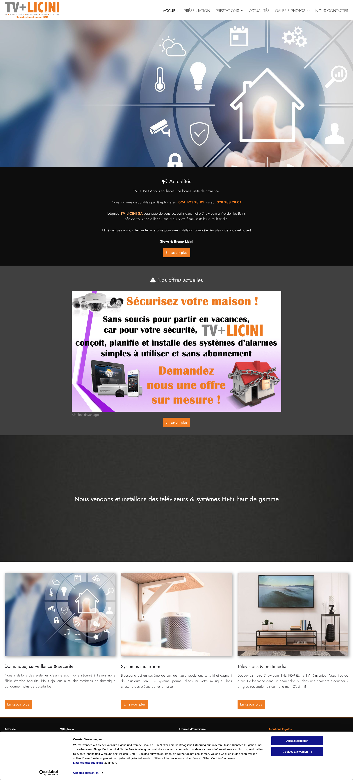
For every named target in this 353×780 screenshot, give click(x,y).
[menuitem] (167, 10)
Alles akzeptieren (297, 740)
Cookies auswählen (86, 772)
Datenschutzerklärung (88, 762)
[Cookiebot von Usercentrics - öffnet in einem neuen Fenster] (49, 773)
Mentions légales (280, 729)
